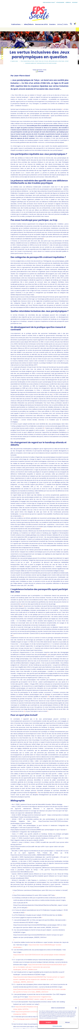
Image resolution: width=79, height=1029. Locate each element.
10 (40, 528)
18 (50, 729)
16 (24, 711)
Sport (67, 61)
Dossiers (52, 24)
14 (47, 654)
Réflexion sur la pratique (56, 61)
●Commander (60, 2)
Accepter (48, 1022)
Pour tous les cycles (41, 61)
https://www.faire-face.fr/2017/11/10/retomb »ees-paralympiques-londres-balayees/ (39, 955)
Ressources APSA (41, 24)
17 (47, 711)
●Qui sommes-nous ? (49, 2)
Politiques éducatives (27, 61)
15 (48, 696)
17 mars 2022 (14, 61)
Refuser (67, 1022)
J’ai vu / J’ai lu (62, 24)
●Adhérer (68, 2)
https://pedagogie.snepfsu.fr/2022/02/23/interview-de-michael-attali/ (35, 1019)
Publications (16, 24)
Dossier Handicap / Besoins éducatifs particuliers (41, 63)
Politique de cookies (57, 1026)
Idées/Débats (29, 24)
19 (36, 792)
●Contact (74, 2)
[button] (76, 1008)
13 (13, 635)
